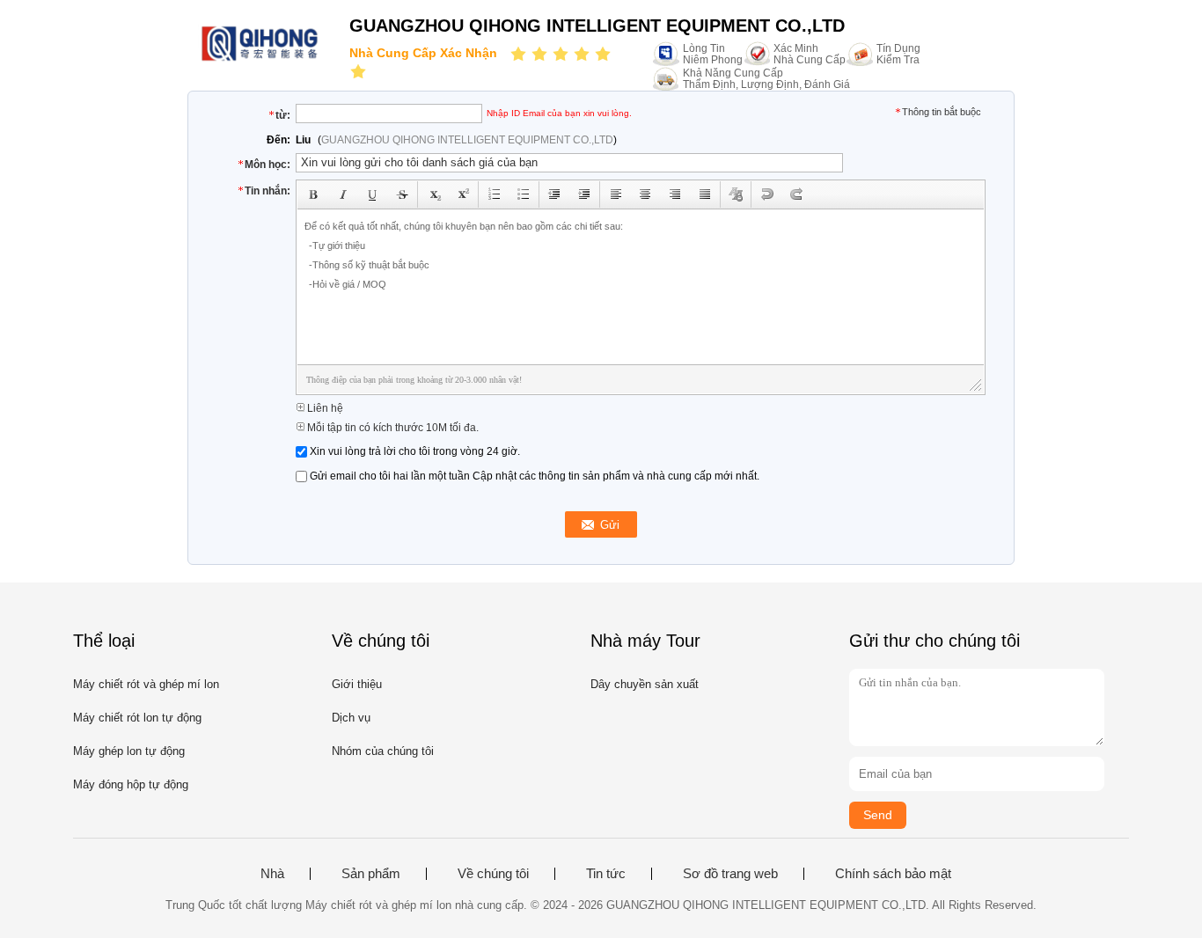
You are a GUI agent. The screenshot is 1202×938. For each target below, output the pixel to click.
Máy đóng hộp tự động (130, 784)
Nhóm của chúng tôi (383, 751)
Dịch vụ (351, 717)
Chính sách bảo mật (893, 874)
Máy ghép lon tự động (129, 751)
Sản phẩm (370, 874)
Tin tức (606, 874)
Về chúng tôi (493, 874)
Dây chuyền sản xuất (644, 684)
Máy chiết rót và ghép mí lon (146, 684)
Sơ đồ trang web (730, 874)
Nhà (272, 874)
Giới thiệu (357, 684)
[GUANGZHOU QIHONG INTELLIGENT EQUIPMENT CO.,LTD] (259, 59)
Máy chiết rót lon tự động (137, 717)
